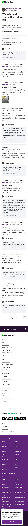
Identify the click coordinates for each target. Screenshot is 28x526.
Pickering (4, 464)
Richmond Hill (5, 459)
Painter (3, 489)
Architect (17, 479)
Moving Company (19, 484)
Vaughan (17, 456)
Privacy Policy (7, 518)
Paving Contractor (6, 495)
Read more (5, 76)
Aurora (16, 467)
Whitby (3, 467)
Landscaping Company (20, 492)
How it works (5, 345)
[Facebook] (3, 409)
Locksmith (4, 482)
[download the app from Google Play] (20, 418)
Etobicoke (4, 456)
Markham (17, 454)
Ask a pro (4, 355)
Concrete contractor (19, 501)
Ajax (16, 462)
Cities (3, 396)
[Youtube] (6, 409)
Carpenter (4, 479)
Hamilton (17, 449)
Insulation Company (19, 504)
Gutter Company (5, 501)
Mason (3, 484)
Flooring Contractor (6, 504)
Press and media (6, 379)
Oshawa (4, 454)
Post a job (4, 342)
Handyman (17, 482)
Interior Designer (5, 487)
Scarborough (18, 451)
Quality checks (6, 350)
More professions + (19, 506)
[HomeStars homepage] (9, 2)
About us (4, 376)
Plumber (4, 476)
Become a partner (6, 384)
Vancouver (4, 449)
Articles (4, 401)
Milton (16, 464)
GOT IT (12, 522)
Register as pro (6, 362)
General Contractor (19, 487)
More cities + (5, 469)
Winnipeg (17, 446)
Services (4, 393)
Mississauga (4, 446)
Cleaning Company (6, 492)
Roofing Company (19, 495)
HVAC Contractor (19, 489)
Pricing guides (5, 398)
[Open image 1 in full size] (5, 99)
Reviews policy (6, 367)
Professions (5, 390)
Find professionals (7, 347)
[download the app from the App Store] (7, 418)
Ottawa (3, 443)
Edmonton (17, 443)
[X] (9, 409)
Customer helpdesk (7, 352)
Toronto (3, 441)
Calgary (16, 441)
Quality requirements (7, 364)
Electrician (17, 476)
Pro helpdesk (5, 369)
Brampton (4, 451)
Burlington (17, 459)
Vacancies (4, 381)
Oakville (3, 462)
